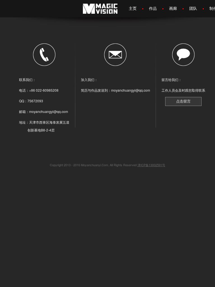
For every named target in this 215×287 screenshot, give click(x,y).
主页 (133, 8)
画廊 (173, 8)
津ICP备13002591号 (151, 165)
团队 (193, 8)
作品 (153, 8)
